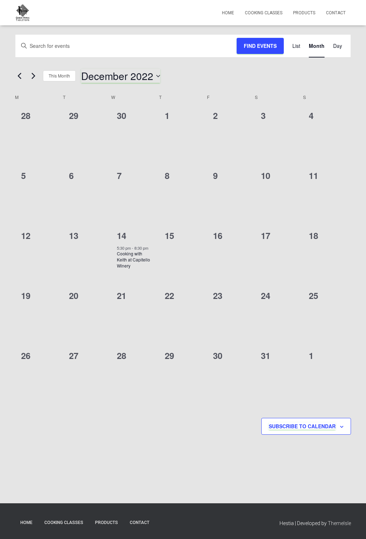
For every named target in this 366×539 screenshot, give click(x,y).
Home (228, 12)
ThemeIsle (339, 523)
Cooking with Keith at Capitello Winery (133, 259)
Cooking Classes (263, 12)
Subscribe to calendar (302, 426)
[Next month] (33, 76)
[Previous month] (19, 76)
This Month (59, 76)
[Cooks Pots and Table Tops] (23, 13)
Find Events (260, 45)
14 (121, 235)
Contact (336, 12)
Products (304, 12)
